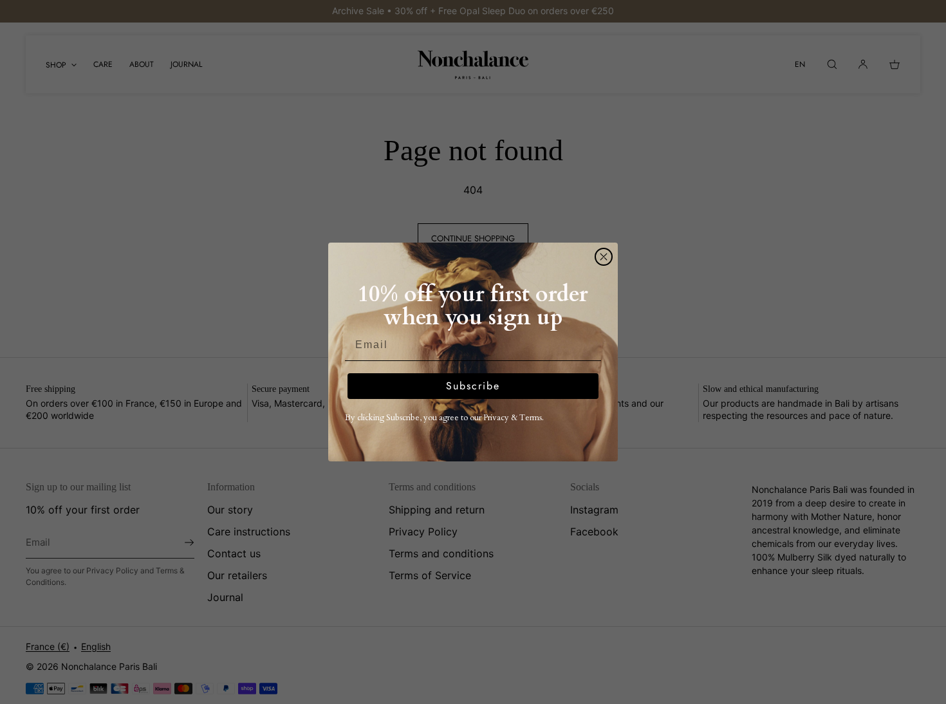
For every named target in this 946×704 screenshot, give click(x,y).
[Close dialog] (603, 256)
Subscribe (473, 385)
